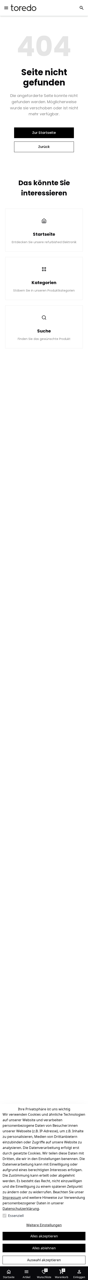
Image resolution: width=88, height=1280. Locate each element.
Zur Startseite (44, 132)
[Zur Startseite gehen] (23, 8)
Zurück (44, 146)
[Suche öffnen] (81, 8)
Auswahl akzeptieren (44, 1260)
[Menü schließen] (6, 7)
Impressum (12, 1197)
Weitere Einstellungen (44, 1225)
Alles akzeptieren (44, 1236)
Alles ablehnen (44, 1248)
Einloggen (79, 1277)
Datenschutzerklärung (21, 1208)
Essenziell (16, 1215)
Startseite (9, 1277)
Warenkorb (61, 1273)
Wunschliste (44, 1273)
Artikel (26, 1277)
